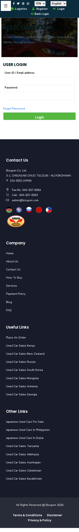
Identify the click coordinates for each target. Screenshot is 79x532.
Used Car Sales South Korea (24, 370)
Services (11, 286)
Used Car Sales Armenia (22, 386)
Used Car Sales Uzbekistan (23, 470)
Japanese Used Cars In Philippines (28, 430)
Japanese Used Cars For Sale (25, 422)
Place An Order (16, 337)
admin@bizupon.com (25, 200)
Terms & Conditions (27, 515)
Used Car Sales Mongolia (22, 378)
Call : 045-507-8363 (25, 195)
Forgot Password (14, 109)
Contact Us (13, 269)
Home (10, 253)
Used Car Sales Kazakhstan (24, 479)
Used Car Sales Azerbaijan (23, 462)
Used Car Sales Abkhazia (22, 454)
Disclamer (54, 515)
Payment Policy (16, 294)
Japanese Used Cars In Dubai (25, 438)
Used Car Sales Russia (20, 362)
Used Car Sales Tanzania (22, 446)
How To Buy (14, 278)
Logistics (21, 9)
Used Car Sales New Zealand (25, 354)
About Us (12, 261)
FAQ (9, 310)
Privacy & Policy (39, 520)
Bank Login (41, 14)
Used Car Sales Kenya (20, 346)
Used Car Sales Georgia (21, 394)
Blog (9, 302)
